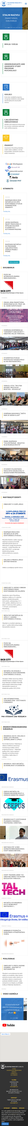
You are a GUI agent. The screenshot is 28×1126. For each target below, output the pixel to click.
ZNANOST (14, 1071)
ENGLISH (21, 1108)
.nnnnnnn (3, 53)
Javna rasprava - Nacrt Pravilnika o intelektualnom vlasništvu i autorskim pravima (13, 225)
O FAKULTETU (14, 1073)
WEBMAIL (14, 1108)
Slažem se (5, 1124)
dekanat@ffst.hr (14, 1103)
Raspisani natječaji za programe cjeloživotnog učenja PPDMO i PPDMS (13, 247)
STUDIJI (14, 1068)
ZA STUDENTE (14, 1075)
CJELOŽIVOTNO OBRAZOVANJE (14, 1070)
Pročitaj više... (7, 211)
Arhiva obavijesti (14, 262)
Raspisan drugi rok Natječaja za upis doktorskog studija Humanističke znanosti (13, 203)
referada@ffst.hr (14, 1086)
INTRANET (7, 1108)
